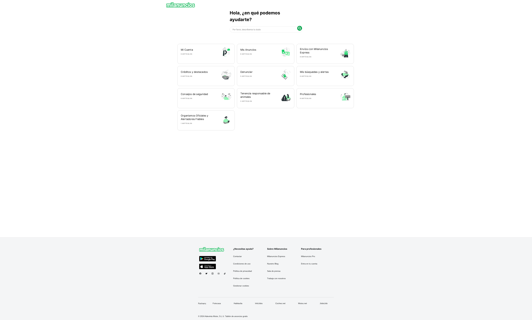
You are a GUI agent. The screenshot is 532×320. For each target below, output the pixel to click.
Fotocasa (217, 303)
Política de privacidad (242, 271)
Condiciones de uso (241, 264)
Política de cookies (241, 278)
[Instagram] (213, 273)
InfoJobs (259, 303)
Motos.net (302, 303)
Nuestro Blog (272, 264)
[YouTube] (220, 273)
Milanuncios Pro (308, 256)
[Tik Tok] (226, 273)
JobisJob (324, 303)
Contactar (237, 256)
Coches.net (280, 303)
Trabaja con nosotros (276, 278)
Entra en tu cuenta (309, 264)
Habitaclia (238, 303)
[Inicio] (180, 4)
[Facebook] (201, 273)
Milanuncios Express (276, 256)
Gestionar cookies (241, 286)
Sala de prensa (273, 271)
